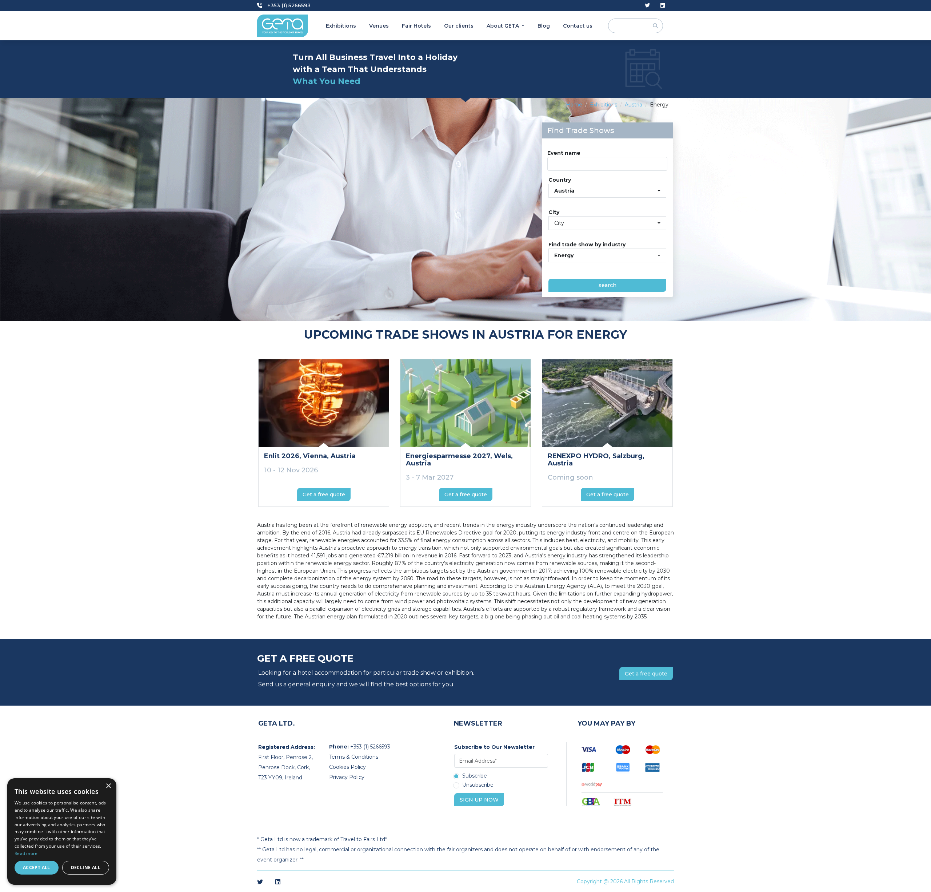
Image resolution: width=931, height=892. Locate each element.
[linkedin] (662, 5)
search (607, 285)
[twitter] (647, 5)
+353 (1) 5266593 (288, 5)
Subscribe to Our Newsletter (494, 747)
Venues (379, 26)
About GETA (503, 26)
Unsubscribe (478, 785)
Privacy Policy (346, 777)
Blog (544, 26)
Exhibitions (341, 26)
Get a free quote (324, 494)
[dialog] (61, 831)
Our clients (459, 26)
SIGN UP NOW (479, 799)
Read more (26, 853)
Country (559, 180)
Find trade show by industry (587, 244)
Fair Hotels (416, 26)
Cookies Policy (347, 767)
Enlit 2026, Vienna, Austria (310, 456)
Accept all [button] (36, 867)
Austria (633, 104)
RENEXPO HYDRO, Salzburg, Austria (596, 459)
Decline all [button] (85, 867)
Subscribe (474, 776)
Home (574, 104)
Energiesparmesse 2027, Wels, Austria (459, 459)
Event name (563, 153)
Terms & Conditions (353, 757)
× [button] (108, 786)
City (553, 212)
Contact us (577, 26)
